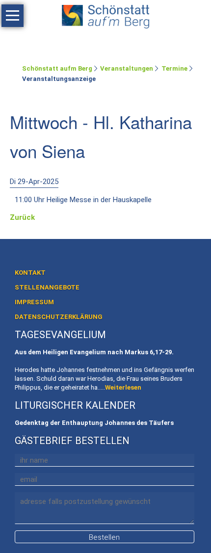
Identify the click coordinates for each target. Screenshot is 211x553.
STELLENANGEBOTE (47, 287)
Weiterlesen (123, 387)
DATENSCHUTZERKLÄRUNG (59, 316)
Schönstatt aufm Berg (57, 68)
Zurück (22, 217)
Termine (174, 68)
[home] (105, 14)
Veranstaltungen (126, 68)
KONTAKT (30, 272)
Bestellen (104, 537)
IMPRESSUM (34, 302)
